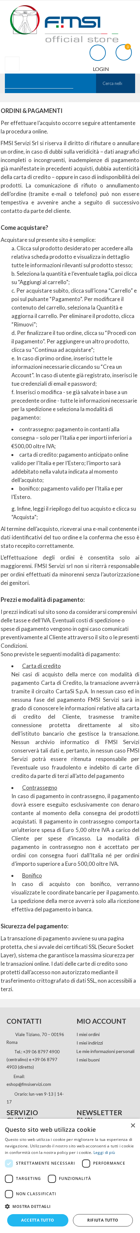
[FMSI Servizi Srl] (70, 21)
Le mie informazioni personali (105, 1051)
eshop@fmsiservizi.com (29, 1084)
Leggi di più (104, 1152)
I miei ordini (88, 1034)
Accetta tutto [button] (37, 1220)
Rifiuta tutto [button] (102, 1220)
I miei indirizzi (90, 1043)
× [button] (132, 1125)
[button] (70, 1207)
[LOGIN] (95, 51)
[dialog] (70, 1176)
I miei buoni (88, 1059)
